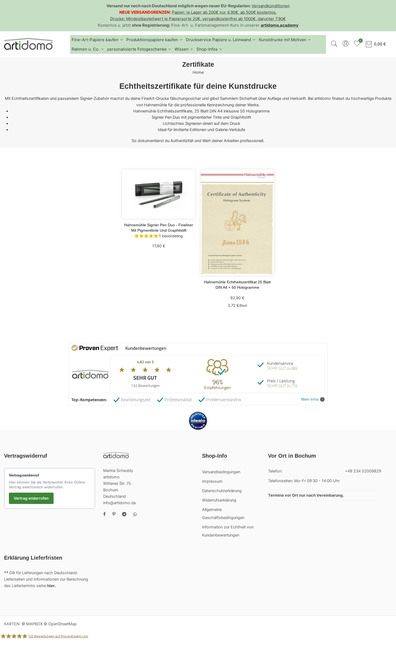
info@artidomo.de (119, 502)
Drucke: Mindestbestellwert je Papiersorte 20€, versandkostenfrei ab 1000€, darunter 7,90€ (198, 18)
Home (198, 72)
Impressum (212, 481)
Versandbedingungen (221, 472)
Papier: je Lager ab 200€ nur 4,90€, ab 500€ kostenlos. (224, 12)
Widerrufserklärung (219, 500)
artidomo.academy (279, 25)
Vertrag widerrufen (31, 498)
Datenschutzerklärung (222, 490)
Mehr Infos (310, 399)
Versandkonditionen (271, 5)
